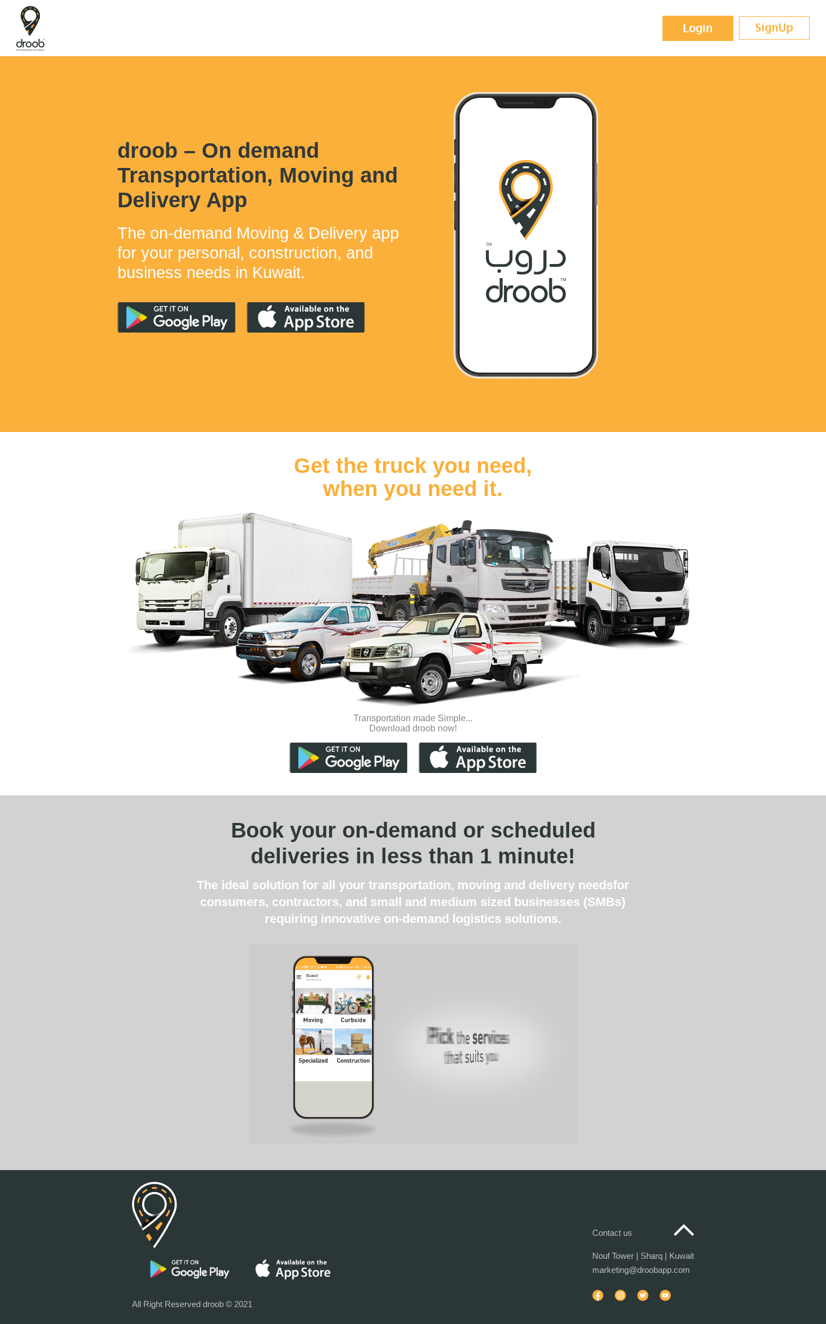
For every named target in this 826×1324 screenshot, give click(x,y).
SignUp (774, 28)
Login (697, 28)
